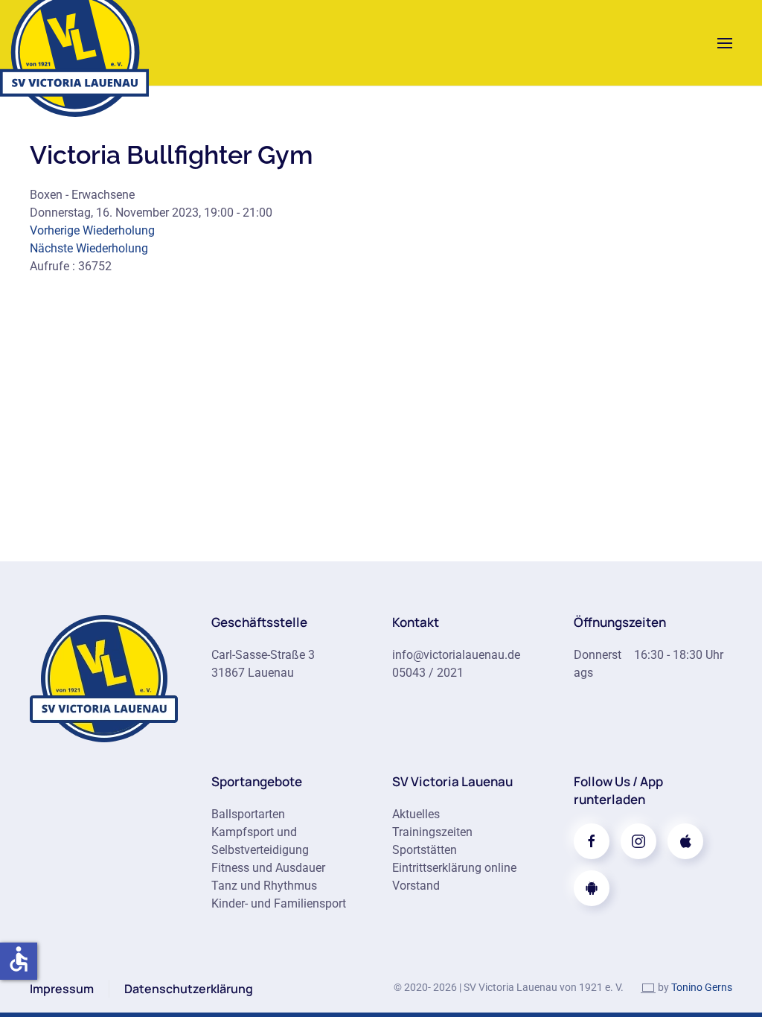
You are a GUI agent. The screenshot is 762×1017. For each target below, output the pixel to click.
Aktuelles (416, 814)
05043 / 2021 (428, 673)
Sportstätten (424, 850)
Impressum (62, 989)
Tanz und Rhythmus (264, 886)
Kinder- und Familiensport (278, 903)
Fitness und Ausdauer (268, 868)
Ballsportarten (248, 814)
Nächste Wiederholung (89, 248)
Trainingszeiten (432, 832)
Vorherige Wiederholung (92, 230)
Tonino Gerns (701, 987)
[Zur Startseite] (104, 677)
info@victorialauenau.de (456, 655)
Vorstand (416, 886)
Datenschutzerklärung (188, 989)
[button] (724, 43)
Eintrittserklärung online (454, 868)
